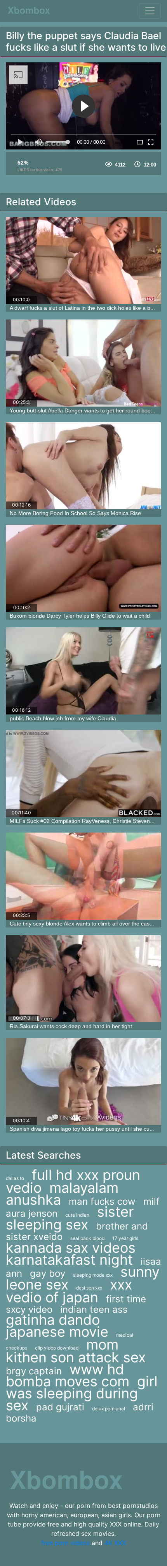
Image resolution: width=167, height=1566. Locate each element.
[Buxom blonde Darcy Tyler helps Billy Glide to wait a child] (83, 568)
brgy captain (34, 1371)
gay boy (47, 1273)
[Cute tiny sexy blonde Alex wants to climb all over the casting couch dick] (83, 876)
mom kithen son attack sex (76, 1351)
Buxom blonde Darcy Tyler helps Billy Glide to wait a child (80, 616)
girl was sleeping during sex (82, 1393)
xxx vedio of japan (69, 1291)
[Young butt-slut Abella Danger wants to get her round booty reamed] (83, 363)
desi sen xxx (89, 1288)
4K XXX (115, 1543)
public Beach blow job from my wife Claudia (63, 718)
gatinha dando (53, 1319)
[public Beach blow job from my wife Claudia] (83, 670)
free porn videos (65, 1543)
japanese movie (57, 1331)
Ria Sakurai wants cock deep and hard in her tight (71, 1026)
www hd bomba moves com (67, 1375)
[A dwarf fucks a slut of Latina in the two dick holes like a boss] (83, 260)
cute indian (77, 1215)
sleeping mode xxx (93, 1275)
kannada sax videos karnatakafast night (71, 1253)
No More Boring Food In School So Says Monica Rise (75, 513)
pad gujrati (60, 1407)
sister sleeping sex (70, 1218)
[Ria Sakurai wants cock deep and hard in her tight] (83, 978)
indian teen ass (94, 1309)
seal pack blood (87, 1238)
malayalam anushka (62, 1193)
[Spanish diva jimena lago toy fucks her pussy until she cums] (83, 1081)
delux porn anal (108, 1408)
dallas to (15, 1178)
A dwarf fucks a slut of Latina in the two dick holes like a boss (84, 308)
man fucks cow (102, 1201)
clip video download (56, 1348)
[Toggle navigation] (150, 11)
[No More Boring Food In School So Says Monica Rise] (83, 465)
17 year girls (125, 1238)
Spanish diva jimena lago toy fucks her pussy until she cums (83, 1129)
